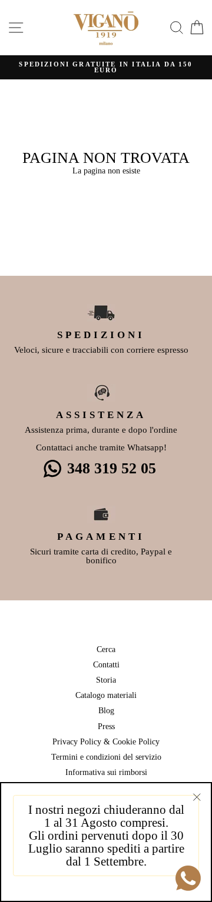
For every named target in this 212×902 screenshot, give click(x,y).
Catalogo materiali (106, 695)
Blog (106, 710)
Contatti (106, 664)
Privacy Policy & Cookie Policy (106, 741)
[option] (106, 67)
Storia (106, 679)
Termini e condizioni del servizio (106, 756)
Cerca (106, 649)
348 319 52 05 (111, 468)
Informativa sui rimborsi (106, 772)
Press (106, 726)
